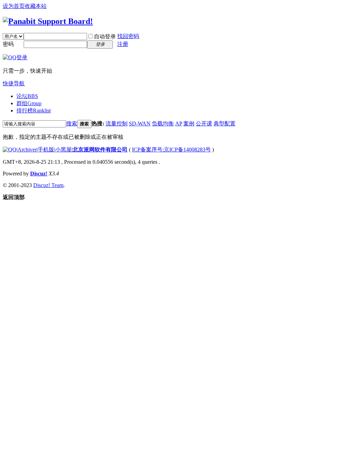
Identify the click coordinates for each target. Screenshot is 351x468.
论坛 (27, 96)
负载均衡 (163, 123)
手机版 (46, 149)
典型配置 (224, 123)
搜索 (71, 123)
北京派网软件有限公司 (100, 149)
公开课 (204, 123)
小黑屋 (63, 149)
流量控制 (117, 123)
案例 (188, 123)
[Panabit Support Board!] (48, 21)
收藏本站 (36, 6)
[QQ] (9, 149)
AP (178, 123)
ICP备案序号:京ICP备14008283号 (171, 149)
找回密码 (128, 36)
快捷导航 (14, 83)
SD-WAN (139, 123)
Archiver (27, 149)
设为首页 (14, 6)
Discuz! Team (48, 185)
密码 (8, 44)
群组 (28, 103)
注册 (122, 44)
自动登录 (105, 36)
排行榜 (33, 110)
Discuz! (38, 173)
